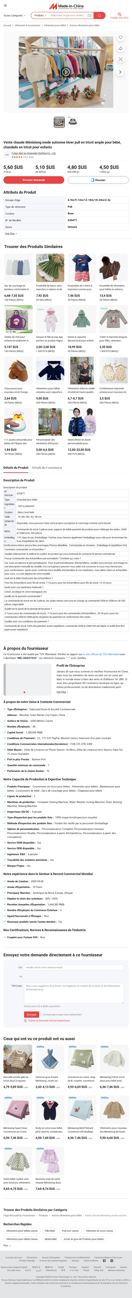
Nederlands (51, 1270)
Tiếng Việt (98, 1270)
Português (111, 1267)
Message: (17, 985)
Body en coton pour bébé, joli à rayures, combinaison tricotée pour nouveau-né (50, 1131)
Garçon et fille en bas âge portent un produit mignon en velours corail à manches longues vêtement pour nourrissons (50, 339)
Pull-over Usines (70, 1230)
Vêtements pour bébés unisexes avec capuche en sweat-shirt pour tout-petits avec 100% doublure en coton (50, 390)
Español (85, 1267)
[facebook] (104, 1260)
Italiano (123, 1267)
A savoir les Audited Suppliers (53, 1260)
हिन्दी (63, 1270)
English (24, 1267)
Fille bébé (50, 1230)
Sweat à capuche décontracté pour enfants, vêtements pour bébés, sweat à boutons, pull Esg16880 (81, 339)
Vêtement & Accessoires (27, 25)
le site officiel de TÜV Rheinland (101, 654)
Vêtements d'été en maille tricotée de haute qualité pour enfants (81, 390)
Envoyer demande (34, 180)
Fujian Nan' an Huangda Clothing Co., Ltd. (34, 153)
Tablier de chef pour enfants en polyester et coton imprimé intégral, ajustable (16, 339)
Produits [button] (39, 15)
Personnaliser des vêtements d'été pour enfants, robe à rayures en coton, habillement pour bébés (50, 442)
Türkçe (86, 1270)
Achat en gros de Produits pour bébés (84, 1239)
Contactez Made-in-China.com (108, 1257)
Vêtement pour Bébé (55, 25)
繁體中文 (49, 1267)
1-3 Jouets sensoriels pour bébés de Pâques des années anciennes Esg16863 (18, 442)
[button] (5, 5)
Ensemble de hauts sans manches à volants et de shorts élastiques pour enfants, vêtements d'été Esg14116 (49, 288)
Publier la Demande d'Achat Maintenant (47, 1020)
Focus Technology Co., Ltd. (64, 1276)
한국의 (28, 1270)
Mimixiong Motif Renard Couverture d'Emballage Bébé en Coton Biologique (81, 1131)
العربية (38, 1270)
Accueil (7, 25)
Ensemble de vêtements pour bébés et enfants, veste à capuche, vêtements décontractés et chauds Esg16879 (112, 288)
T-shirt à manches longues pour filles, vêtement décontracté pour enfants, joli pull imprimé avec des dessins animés (113, 339)
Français (73, 1267)
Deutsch (97, 1267)
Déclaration (32, 1257)
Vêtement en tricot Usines (99, 1230)
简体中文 (36, 1267)
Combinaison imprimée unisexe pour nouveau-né (113, 390)
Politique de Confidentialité (77, 1257)
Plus (6, 1245)
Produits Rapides (27, 1260)
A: (21, 976)
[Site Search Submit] (100, 15)
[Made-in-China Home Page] (66, 6)
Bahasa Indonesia (116, 1270)
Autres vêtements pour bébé (85, 25)
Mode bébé (51, 1239)
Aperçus (75, 1260)
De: (20, 967)
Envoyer (31, 1014)
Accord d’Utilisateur (51, 1257)
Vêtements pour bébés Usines (22, 1230)
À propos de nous (14, 1257)
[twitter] (111, 1260)
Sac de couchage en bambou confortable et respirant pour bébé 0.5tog (16, 288)
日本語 (61, 1267)
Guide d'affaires (91, 1260)
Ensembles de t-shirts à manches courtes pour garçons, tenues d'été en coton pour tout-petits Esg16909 (80, 288)
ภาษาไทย (74, 1270)
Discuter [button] (100, 180)
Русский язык (13, 1270)
